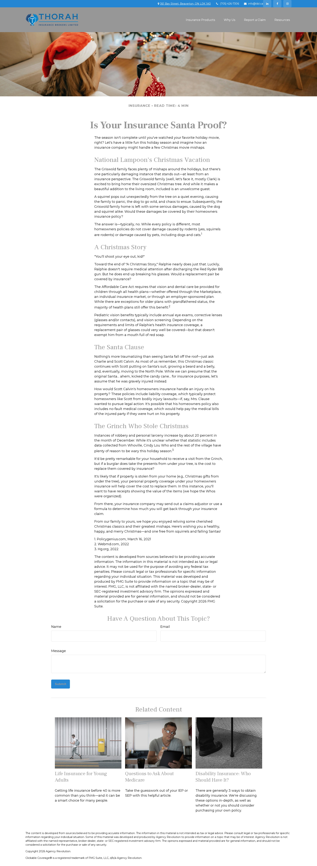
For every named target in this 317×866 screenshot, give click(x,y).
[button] (200, 19)
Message (58, 651)
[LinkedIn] (267, 3)
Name (56, 627)
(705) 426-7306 (229, 3)
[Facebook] (277, 3)
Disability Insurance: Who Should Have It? (223, 776)
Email (165, 627)
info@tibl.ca (255, 3)
